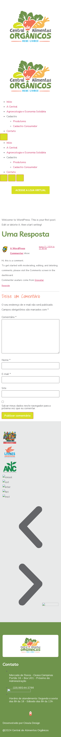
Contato (11, 131)
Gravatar (39, 280)
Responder (6, 285)
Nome (6, 360)
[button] (30, 528)
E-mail (6, 374)
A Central (12, 106)
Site (4, 388)
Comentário (9, 317)
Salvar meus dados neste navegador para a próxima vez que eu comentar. (26, 407)
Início (9, 102)
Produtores (19, 121)
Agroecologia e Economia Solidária (26, 111)
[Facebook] (4, 707)
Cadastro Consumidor (25, 126)
